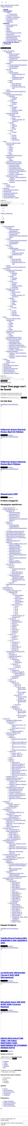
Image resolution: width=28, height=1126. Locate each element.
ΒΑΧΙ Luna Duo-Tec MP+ (18, 770)
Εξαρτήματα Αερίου (14, 166)
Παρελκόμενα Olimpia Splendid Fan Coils (18, 78)
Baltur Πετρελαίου (14, 815)
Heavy (13, 118)
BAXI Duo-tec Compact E (18, 775)
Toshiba (8, 63)
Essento (14, 631)
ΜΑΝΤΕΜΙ (12, 903)
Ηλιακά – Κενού (10, 187)
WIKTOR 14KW (16, 906)
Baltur (11, 149)
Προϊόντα (6, 23)
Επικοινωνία (6, 1093)
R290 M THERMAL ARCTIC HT (17, 544)
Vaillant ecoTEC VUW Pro (19, 742)
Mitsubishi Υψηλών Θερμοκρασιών (14, 54)
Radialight (9, 862)
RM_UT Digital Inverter (22, 692)
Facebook (6, 1061)
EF (15, 611)
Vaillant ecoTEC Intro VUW (19, 739)
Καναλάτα (14, 97)
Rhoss (10, 82)
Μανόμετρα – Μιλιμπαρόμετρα (17, 171)
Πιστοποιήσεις (13, 14)
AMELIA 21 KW (16, 914)
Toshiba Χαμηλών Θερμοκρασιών (14, 67)
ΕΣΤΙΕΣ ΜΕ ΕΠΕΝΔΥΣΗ (18, 889)
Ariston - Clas (15, 753)
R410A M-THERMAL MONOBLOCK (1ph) (14, 561)
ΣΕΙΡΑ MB (14, 895)
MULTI (11, 653)
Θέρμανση (9, 31)
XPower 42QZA (19, 673)
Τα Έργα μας (7, 44)
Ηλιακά (8, 29)
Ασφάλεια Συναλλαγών (9, 1102)
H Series (14, 644)
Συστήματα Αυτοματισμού (13, 36)
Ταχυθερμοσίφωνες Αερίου (13, 162)
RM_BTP (17, 709)
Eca (10, 152)
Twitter (5, 1063)
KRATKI (8, 879)
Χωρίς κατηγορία (8, 508)
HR (16, 614)
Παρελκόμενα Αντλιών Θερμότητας (16, 91)
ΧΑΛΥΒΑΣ (11, 881)
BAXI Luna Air (15, 768)
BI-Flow (14, 129)
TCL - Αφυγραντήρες (11, 829)
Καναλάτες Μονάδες (14, 656)
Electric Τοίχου (16, 116)
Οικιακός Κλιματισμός (12, 113)
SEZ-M (16, 661)
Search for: (3, 200)
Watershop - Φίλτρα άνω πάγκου (18, 848)
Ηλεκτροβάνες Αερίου (15, 168)
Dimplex (8, 872)
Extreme (14, 132)
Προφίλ (8, 12)
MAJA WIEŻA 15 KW (17, 907)
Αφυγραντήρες (10, 34)
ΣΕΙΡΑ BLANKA (16, 897)
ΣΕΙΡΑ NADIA (15, 893)
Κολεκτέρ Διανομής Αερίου (16, 169)
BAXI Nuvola (15, 772)
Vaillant (11, 147)
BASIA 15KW (15, 886)
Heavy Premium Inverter (19, 599)
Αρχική (5, 9)
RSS (4, 1067)
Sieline (8, 861)
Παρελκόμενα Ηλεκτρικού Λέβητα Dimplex (16, 874)
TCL (10, 133)
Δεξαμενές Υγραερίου (12, 176)
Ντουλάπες (15, 112)
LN (16, 606)
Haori (13, 124)
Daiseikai (14, 126)
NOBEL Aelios (13, 806)
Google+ (5, 1064)
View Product (4, 435)
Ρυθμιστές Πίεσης (14, 172)
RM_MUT (17, 695)
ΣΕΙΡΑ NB (14, 901)
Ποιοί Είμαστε (7, 11)
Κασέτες (14, 99)
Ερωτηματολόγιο (8, 1090)
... (4, 45)
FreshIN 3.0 (15, 642)
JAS (13, 890)
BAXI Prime (15, 762)
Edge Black (15, 620)
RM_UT (17, 686)
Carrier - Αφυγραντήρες (12, 839)
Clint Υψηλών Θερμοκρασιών (14, 533)
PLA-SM (17, 667)
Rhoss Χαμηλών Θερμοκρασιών (14, 534)
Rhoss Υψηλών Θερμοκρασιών (14, 536)
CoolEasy (14, 636)
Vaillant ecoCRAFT (17, 731)
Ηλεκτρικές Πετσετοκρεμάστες (17, 865)
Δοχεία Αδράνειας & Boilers (13, 33)
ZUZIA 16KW (15, 911)
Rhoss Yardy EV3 (16, 83)
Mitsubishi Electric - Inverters (14, 857)
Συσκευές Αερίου (11, 776)
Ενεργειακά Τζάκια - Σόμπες (11, 878)
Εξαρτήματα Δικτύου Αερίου (14, 163)
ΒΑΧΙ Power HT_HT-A (18, 728)
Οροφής (14, 706)
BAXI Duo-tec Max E (17, 765)
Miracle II (14, 138)
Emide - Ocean (13, 834)
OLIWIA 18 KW (16, 912)
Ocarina (14, 135)
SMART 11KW (15, 922)
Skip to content (15, 5)
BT (16, 608)
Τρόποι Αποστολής (8, 1104)
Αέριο (7, 28)
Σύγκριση (10, 435)
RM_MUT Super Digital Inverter (22, 700)
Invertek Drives (10, 856)
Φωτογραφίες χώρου (12, 19)
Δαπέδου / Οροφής (17, 110)
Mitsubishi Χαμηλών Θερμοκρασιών (14, 57)
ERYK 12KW (15, 904)
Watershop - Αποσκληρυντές (17, 847)
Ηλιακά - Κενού (10, 808)
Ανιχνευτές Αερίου (14, 165)
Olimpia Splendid (13, 72)
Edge (13, 127)
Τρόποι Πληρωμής (8, 1101)
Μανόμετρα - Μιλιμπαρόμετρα (17, 798)
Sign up (14, 1058)
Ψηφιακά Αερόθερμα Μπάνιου (17, 864)
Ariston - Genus (16, 754)
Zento (13, 628)
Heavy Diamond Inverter (19, 602)
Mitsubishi (9, 52)
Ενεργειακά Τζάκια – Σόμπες (14, 40)
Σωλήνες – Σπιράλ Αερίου (16, 174)
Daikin (11, 80)
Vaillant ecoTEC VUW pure (19, 743)
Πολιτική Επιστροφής (9, 1106)
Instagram (6, 1066)
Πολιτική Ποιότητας (11, 15)
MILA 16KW (15, 887)
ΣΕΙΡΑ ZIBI (15, 884)
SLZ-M (16, 665)
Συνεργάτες (9, 20)
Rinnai (11, 154)
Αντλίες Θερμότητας (11, 25)
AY (15, 612)
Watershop (9, 842)
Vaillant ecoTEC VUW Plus (19, 747)
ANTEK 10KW (15, 915)
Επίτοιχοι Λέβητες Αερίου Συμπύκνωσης (13, 143)
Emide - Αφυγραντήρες (12, 831)
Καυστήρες (9, 814)
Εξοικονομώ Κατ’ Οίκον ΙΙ (11, 42)
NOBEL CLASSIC (13, 804)
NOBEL (8, 185)
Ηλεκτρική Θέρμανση (12, 39)
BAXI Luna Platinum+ (17, 767)
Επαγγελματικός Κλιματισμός (14, 94)
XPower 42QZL (19, 675)
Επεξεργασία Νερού (11, 37)
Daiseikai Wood (16, 622)
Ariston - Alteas (16, 756)
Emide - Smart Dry (14, 837)
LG (10, 679)
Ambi (13, 637)
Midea (8, 542)
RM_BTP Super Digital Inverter (22, 711)
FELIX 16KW (15, 909)
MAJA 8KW (15, 920)
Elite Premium (16, 140)
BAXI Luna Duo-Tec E (17, 773)
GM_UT (17, 684)
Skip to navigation (5, 5)
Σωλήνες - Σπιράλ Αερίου (16, 793)
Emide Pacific (12, 832)
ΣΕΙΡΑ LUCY (15, 900)
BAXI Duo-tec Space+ (17, 764)
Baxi (10, 146)
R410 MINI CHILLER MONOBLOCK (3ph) (14, 552)
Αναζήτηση (23, 397)
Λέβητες (8, 811)
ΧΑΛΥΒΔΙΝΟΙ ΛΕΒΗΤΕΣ (15, 812)
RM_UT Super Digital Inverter (22, 688)
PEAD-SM (17, 662)
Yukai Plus (15, 629)
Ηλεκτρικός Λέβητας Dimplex (17, 876)
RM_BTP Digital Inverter (22, 716)
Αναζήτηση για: (5, 397)
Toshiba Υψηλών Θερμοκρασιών (18, 65)
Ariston (11, 151)
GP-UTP (17, 704)
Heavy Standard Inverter (19, 596)
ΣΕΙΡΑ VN (14, 892)
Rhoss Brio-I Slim (16, 85)
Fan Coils (8, 69)
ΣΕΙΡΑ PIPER (15, 882)
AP (15, 609)
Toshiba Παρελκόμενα (12, 540)
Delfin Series (6, 587)
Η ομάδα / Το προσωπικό (13, 17)
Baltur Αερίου (13, 817)
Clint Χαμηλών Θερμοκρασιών (14, 531)
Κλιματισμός (9, 26)
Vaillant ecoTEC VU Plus (18, 750)
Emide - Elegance (13, 836)
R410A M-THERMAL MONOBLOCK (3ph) (14, 546)
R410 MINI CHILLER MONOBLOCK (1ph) (14, 549)
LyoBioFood (9, 22)
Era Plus (14, 137)
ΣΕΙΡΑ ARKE (15, 898)
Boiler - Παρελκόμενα (12, 826)
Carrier (11, 71)
